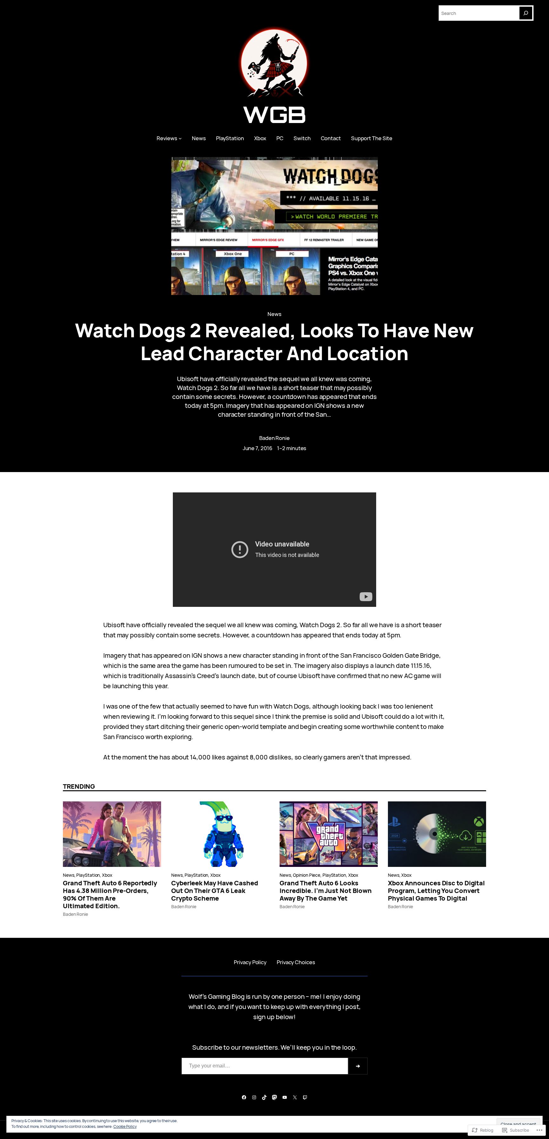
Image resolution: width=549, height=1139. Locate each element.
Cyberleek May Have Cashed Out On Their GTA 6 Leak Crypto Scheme (214, 890)
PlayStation (88, 875)
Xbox (107, 875)
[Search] (525, 13)
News (274, 314)
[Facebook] (244, 1097)
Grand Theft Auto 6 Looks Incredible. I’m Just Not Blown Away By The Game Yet (326, 890)
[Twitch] (305, 1097)
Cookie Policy (125, 1126)
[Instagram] (254, 1097)
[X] (294, 1097)
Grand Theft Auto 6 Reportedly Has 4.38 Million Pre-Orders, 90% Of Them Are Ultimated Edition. (110, 894)
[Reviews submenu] (180, 138)
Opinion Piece (306, 875)
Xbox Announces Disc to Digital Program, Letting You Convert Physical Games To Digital (436, 890)
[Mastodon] (274, 1097)
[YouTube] (284, 1097)
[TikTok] (264, 1097)
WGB (274, 114)
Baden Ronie (274, 438)
